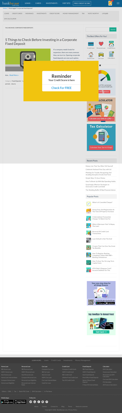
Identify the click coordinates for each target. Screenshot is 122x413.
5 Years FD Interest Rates (90, 385)
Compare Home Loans (8, 380)
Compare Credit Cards (69, 369)
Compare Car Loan (47, 369)
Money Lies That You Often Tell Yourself (99, 166)
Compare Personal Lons (29, 377)
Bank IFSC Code (24, 391)
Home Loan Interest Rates (9, 377)
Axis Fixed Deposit (88, 375)
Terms (70, 406)
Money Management (82, 360)
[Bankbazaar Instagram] (42, 401)
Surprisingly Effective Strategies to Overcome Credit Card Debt (97, 186)
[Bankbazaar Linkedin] (34, 401)
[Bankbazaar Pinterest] (47, 401)
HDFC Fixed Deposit (89, 372)
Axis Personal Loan (27, 375)
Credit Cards (56, 360)
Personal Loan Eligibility (29, 380)
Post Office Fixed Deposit (90, 377)
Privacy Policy (72, 410)
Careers (44, 406)
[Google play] (7, 403)
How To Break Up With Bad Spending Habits (101, 181)
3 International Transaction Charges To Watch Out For (101, 218)
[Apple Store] (20, 403)
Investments (68, 360)
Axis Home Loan (6, 375)
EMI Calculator (107, 369)
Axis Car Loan (46, 375)
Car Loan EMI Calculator (110, 379)
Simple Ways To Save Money (95, 178)
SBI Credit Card (67, 375)
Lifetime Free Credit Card (70, 377)
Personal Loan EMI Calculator (108, 375)
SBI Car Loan (46, 372)
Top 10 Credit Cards (68, 380)
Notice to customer (82, 406)
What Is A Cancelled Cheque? (102, 202)
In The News (48, 391)
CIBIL (9, 391)
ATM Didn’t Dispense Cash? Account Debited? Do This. (101, 269)
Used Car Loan (46, 383)
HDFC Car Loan (47, 377)
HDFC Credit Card (68, 372)
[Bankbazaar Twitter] (30, 401)
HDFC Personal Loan (28, 372)
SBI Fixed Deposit (88, 369)
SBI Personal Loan (27, 369)
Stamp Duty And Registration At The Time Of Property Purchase (103, 210)
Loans (46, 360)
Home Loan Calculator (110, 372)
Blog (62, 406)
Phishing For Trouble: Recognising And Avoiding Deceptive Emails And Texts (98, 174)
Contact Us (54, 406)
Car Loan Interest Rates (49, 380)
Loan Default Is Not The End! (102, 239)
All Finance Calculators (110, 385)
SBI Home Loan (6, 369)
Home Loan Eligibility (7, 383)
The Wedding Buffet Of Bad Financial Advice (101, 190)
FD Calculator (107, 382)
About (36, 406)
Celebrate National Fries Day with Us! (99, 169)
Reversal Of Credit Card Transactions (100, 232)
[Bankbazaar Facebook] (38, 401)
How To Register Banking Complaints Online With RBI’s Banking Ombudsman (102, 255)
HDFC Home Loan (7, 372)
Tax (15, 391)
